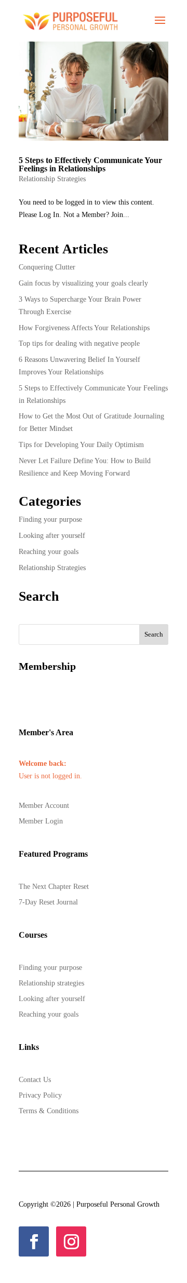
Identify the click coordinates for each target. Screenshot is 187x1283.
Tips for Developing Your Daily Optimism (82, 445)
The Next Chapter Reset (54, 886)
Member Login (41, 821)
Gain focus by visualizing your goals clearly (83, 283)
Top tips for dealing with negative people (79, 343)
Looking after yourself (52, 535)
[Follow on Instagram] (71, 1241)
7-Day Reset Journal (48, 902)
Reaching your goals (48, 552)
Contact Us (35, 1080)
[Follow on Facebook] (34, 1241)
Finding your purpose (50, 519)
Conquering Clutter (47, 267)
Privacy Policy (40, 1095)
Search (153, 634)
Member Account (44, 805)
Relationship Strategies (52, 179)
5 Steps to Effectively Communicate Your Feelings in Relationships (90, 164)
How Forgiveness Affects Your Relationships (85, 328)
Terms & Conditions (48, 1111)
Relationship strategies (51, 983)
